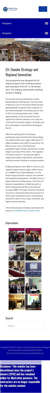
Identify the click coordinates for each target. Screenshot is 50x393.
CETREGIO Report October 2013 (26, 210)
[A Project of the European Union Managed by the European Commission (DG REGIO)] (25, 10)
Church (10, 353)
